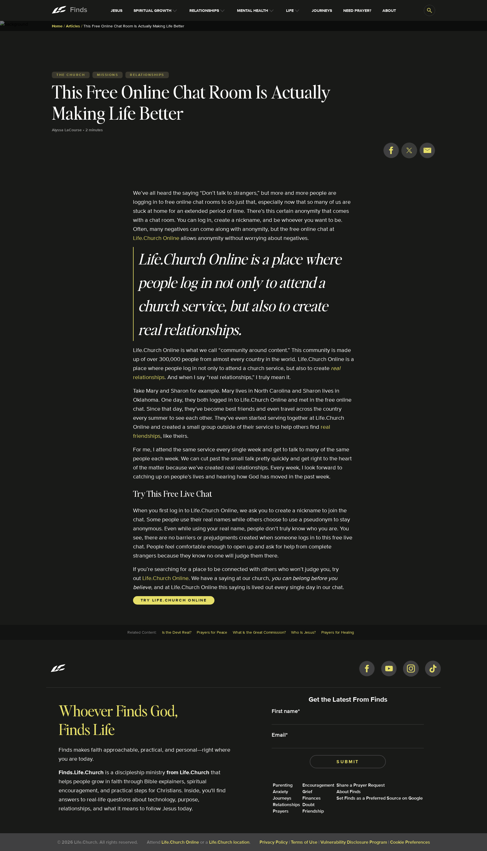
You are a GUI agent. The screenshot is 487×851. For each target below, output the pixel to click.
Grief (307, 791)
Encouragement (318, 785)
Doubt (308, 804)
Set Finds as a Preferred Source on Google (380, 798)
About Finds (349, 791)
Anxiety (280, 791)
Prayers (281, 811)
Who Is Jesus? (303, 632)
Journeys (282, 798)
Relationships (286, 804)
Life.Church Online (156, 238)
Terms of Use (304, 842)
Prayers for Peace (212, 632)
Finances (311, 798)
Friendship (313, 811)
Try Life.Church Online (174, 600)
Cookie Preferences (410, 842)
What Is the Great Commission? (259, 632)
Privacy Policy (274, 842)
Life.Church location (229, 842)
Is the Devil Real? (176, 632)
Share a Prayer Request (361, 785)
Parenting (283, 785)
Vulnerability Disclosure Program (353, 842)
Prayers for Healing (337, 632)
